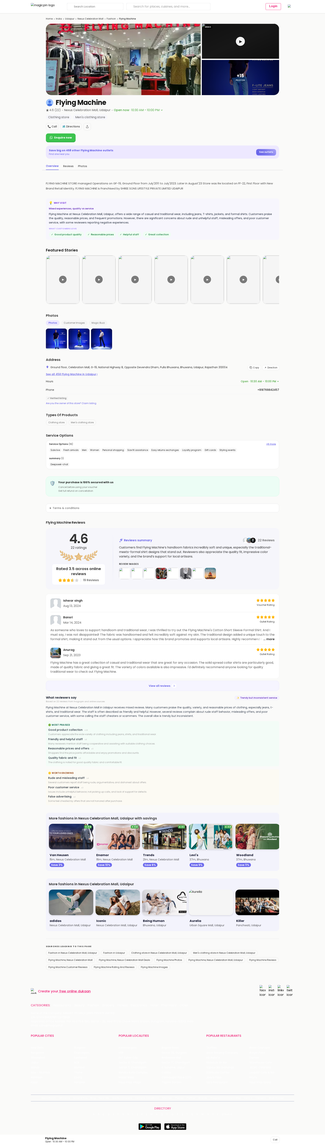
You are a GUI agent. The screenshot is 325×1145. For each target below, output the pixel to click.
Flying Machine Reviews (262, 960)
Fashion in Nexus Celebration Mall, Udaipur (72, 952)
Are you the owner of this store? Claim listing (71, 403)
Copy (256, 367)
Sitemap (167, 1098)
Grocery (108, 1005)
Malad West (126, 1077)
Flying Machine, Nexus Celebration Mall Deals (124, 960)
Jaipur (35, 1062)
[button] (240, 41)
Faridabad (80, 1057)
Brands (203, 1098)
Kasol (34, 1082)
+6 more (271, 444)
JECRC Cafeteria (260, 1067)
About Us (64, 1098)
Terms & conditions (66, 508)
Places (179, 1098)
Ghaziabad (38, 1057)
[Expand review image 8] (210, 573)
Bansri (68, 617)
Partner (191, 1098)
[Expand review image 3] (149, 573)
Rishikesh (37, 1077)
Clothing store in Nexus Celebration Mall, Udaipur (159, 952)
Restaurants (62, 1005)
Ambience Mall (171, 1057)
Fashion (111, 18)
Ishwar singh (73, 600)
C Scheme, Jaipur (173, 1067)
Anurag (68, 650)
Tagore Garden (171, 1082)
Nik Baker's (213, 1057)
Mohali (35, 1067)
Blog (93, 1098)
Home (49, 18)
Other (184, 1005)
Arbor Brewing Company (222, 1053)
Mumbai (79, 1067)
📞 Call (52, 126)
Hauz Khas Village (130, 1082)
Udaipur (69, 18)
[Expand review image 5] (173, 573)
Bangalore (37, 1053)
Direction (272, 367)
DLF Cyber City (128, 1057)
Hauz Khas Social (260, 1082)
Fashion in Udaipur (114, 952)
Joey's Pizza (214, 1077)
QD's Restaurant (217, 1082)
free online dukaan (75, 991)
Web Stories (276, 1098)
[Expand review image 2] (137, 573)
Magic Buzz (98, 322)
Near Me (104, 1098)
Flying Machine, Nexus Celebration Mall (70, 960)
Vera (247, 1098)
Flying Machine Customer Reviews (67, 967)
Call (275, 1139)
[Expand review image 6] (185, 573)
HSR (121, 1053)
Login (273, 6)
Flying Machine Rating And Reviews (114, 967)
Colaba (166, 1072)
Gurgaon (79, 1048)
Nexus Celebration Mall (90, 18)
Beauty (79, 1005)
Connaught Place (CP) (176, 1077)
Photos (53, 322)
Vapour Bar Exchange (220, 1067)
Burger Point (257, 1053)
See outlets (266, 152)
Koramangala (127, 1048)
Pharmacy (169, 1005)
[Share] (87, 126)
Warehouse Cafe (260, 1062)
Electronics (139, 1005)
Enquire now (63, 137)
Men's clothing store (82, 422)
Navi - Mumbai (40, 1072)
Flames (254, 1057)
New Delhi (37, 1048)
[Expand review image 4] (161, 573)
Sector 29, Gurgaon (174, 1053)
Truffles (211, 1048)
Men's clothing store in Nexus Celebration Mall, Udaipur (224, 952)
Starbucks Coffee (217, 1072)
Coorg (78, 1077)
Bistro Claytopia (259, 1048)
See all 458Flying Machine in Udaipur (72, 374)
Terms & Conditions (147, 1098)
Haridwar (79, 1082)
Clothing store (56, 422)
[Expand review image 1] (124, 573)
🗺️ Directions (71, 126)
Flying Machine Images (154, 967)
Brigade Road (170, 1048)
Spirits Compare (122, 1098)
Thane (78, 1072)
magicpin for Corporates (225, 1098)
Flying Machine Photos (169, 960)
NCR (76, 1062)
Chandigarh (81, 1053)
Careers (261, 1098)
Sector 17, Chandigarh (176, 1062)
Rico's (253, 1077)
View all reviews (159, 686)
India (59, 18)
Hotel (154, 1005)
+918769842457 (268, 390)
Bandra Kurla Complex (133, 1072)
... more (269, 639)
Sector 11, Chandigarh (132, 1067)
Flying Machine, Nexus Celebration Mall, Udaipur (215, 960)
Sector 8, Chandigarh (133, 1062)
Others (227, 1114)
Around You (80, 1098)
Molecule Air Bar (216, 1062)
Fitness (122, 1005)
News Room (49, 1098)
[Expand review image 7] (198, 573)
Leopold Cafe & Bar (262, 1072)
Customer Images (74, 322)
